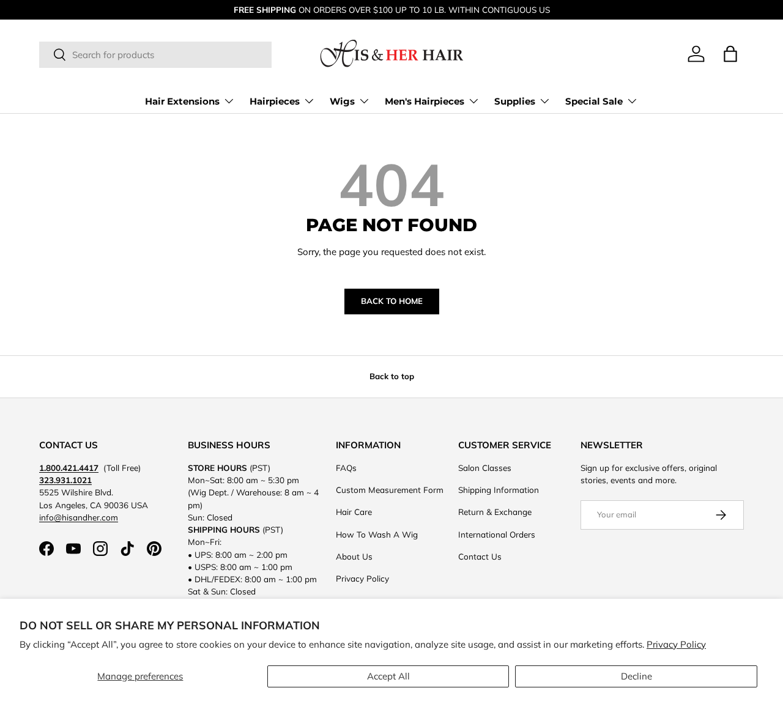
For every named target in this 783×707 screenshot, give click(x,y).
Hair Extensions (182, 101)
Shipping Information (498, 489)
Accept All (388, 676)
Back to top (391, 376)
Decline (636, 676)
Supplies (514, 101)
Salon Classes (484, 467)
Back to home (392, 301)
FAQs (346, 467)
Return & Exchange (495, 511)
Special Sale (594, 101)
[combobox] (155, 55)
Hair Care (354, 511)
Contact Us (480, 556)
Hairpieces (275, 101)
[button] (730, 53)
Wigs (342, 101)
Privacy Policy (676, 644)
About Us (354, 556)
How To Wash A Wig (377, 534)
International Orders (496, 534)
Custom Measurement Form (389, 489)
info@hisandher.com (78, 517)
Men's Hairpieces (424, 101)
